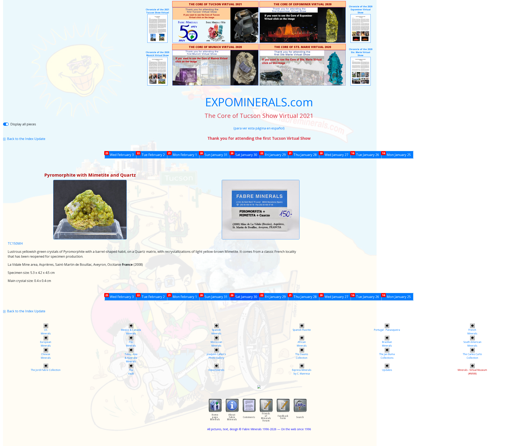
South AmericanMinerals (472, 343)
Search (300, 417)
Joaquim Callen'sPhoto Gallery (216, 356)
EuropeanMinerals (45, 343)
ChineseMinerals (46, 356)
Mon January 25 (396, 154)
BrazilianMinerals (387, 343)
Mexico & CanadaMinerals (131, 331)
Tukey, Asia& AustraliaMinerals (131, 357)
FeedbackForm (283, 417)
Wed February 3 (119, 154)
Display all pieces (23, 124)
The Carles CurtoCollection (472, 356)
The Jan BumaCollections (387, 356)
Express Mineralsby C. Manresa (301, 371)
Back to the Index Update (25, 139)
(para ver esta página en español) (259, 128)
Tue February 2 (151, 154)
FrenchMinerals (472, 331)
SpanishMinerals (216, 331)
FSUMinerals (131, 343)
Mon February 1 (182, 154)
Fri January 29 (273, 154)
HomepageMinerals (215, 417)
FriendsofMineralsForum (266, 417)
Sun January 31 (213, 154)
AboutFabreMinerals (232, 417)
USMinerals (46, 331)
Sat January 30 (243, 154)
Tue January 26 (365, 154)
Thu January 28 (303, 154)
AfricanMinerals (302, 343)
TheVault (131, 371)
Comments (249, 417)
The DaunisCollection (301, 356)
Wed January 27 (334, 154)
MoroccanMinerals (216, 343)
